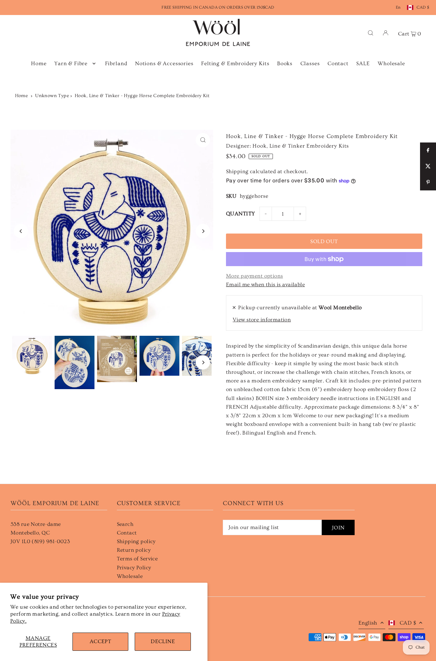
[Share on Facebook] (428, 150)
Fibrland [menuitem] (116, 63)
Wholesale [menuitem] (391, 63)
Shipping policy (136, 541)
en (398, 7)
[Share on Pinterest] (428, 182)
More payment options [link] (254, 276)
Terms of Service (137, 559)
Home (21, 95)
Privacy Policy (134, 568)
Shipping (237, 171)
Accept (100, 641)
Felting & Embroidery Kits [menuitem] (235, 63)
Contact (127, 533)
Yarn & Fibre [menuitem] (70, 63)
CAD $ (423, 7)
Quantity (240, 214)
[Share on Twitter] (428, 166)
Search (125, 524)
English (367, 623)
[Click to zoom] (203, 140)
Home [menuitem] (38, 63)
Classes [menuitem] (310, 63)
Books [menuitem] (284, 63)
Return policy (134, 550)
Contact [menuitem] (338, 63)
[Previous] (21, 231)
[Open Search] (370, 32)
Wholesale (130, 576)
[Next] (203, 231)
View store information (262, 320)
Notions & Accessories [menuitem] (164, 63)
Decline (163, 641)
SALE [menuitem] (363, 63)
